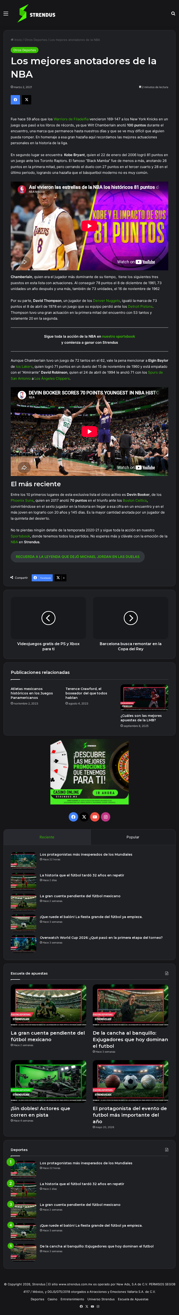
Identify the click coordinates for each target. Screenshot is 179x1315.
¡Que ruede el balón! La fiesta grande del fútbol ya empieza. (91, 917)
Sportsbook (20, 536)
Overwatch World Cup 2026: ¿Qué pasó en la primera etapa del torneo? (102, 938)
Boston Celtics (135, 500)
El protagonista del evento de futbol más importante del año (130, 1115)
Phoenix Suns (22, 500)
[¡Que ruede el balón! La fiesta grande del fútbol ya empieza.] (23, 923)
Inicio (18, 40)
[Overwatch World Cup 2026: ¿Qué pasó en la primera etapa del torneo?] (23, 944)
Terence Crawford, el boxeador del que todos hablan (86, 693)
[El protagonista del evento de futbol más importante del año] (130, 1081)
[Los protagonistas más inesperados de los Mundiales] (23, 861)
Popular (133, 837)
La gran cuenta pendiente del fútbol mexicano (80, 896)
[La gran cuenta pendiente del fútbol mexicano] (23, 902)
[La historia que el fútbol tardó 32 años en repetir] (23, 881)
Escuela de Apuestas (133, 1299)
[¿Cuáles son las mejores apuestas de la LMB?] (144, 697)
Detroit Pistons (140, 306)
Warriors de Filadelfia (71, 119)
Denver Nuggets (106, 300)
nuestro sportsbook (118, 336)
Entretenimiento (72, 1299)
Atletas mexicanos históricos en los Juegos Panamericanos (32, 693)
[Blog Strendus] (36, 13)
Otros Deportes (35, 40)
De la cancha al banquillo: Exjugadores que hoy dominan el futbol (130, 1039)
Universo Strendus (101, 1299)
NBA (14, 542)
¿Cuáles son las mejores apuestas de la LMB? (141, 718)
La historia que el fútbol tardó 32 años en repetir (82, 875)
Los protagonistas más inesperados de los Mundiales (86, 854)
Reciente (47, 837)
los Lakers (24, 366)
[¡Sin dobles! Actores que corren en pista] (48, 1081)
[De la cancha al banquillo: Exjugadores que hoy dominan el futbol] (130, 1005)
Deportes (37, 1299)
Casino (52, 1299)
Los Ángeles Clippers (52, 378)
